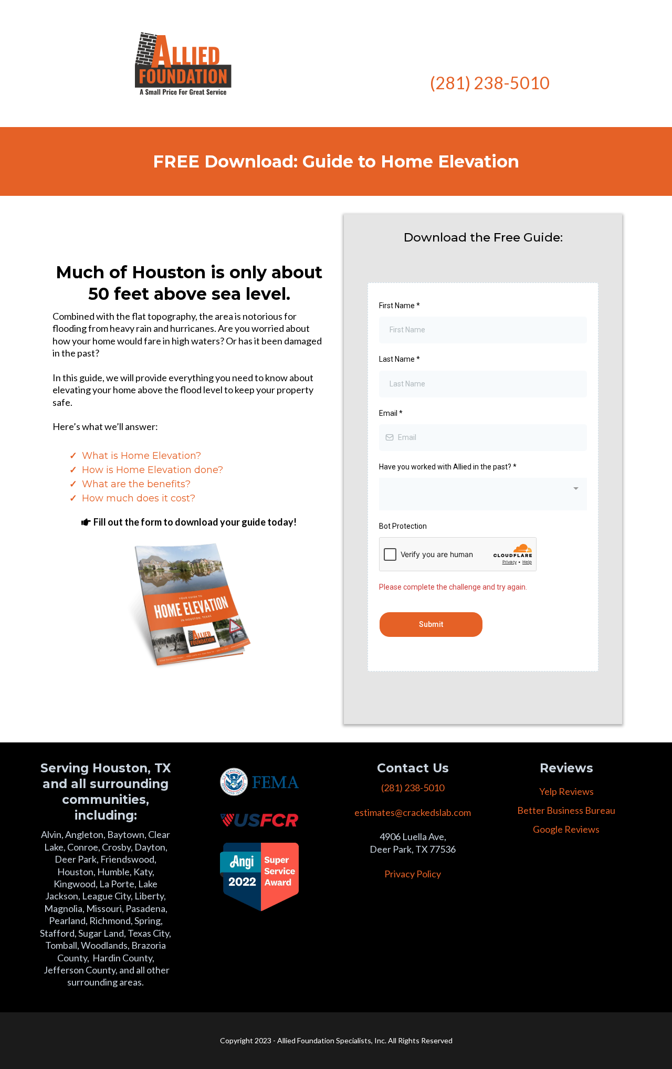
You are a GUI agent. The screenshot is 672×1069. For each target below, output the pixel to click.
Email (391, 413)
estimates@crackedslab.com (412, 812)
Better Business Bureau (566, 810)
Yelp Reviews (566, 791)
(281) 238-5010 (490, 82)
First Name (399, 305)
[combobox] (483, 494)
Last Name (399, 359)
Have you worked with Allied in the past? (448, 467)
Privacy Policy (412, 873)
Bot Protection (403, 526)
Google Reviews (566, 829)
